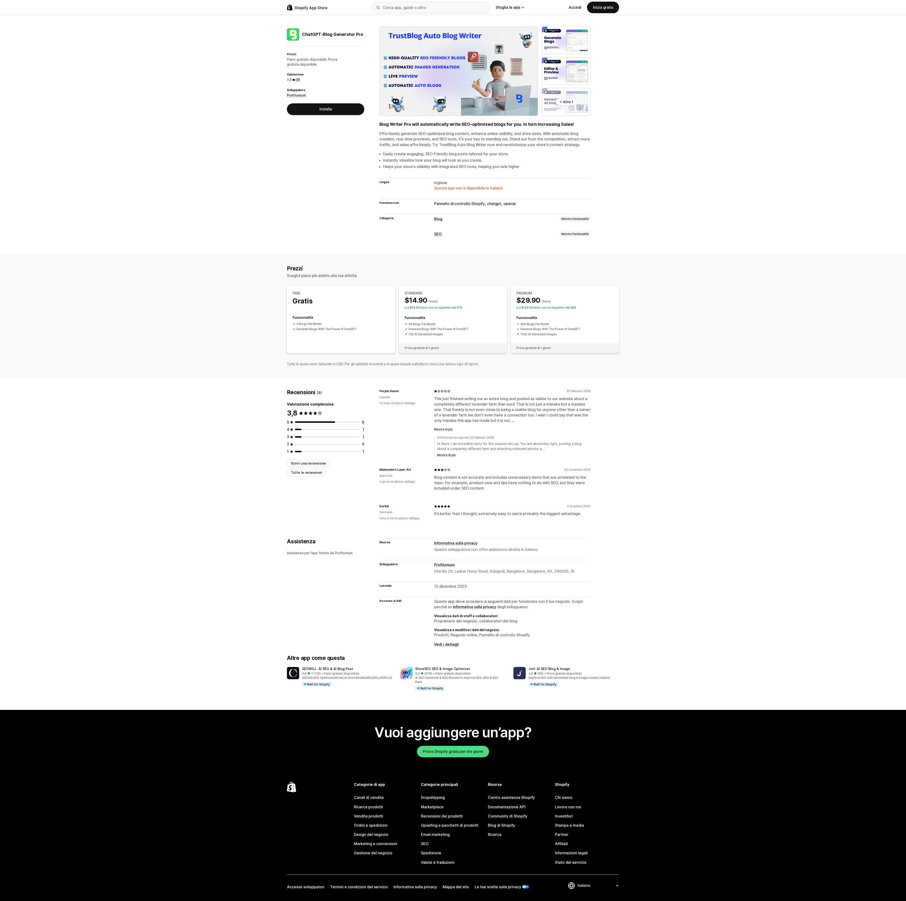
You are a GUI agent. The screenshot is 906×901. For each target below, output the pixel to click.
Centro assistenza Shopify (511, 797)
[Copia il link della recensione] (402, 391)
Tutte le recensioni (306, 472)
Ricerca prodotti (368, 807)
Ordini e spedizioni (370, 825)
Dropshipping (433, 797)
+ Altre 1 (566, 102)
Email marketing (435, 834)
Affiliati (561, 843)
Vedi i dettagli (446, 644)
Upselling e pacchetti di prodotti (449, 825)
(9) (298, 80)
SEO (438, 234)
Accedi (575, 7)
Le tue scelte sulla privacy (498, 886)
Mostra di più (443, 429)
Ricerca (494, 834)
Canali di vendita (369, 797)
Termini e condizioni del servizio (359, 886)
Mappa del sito (456, 886)
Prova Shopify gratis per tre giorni (453, 751)
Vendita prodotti (368, 816)
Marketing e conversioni (375, 843)
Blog (438, 219)
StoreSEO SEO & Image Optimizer (442, 669)
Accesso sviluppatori (305, 886)
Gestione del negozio (373, 853)
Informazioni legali (571, 853)
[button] (340, 677)
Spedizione (431, 853)
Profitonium (296, 95)
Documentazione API (506, 807)
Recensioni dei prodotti (442, 816)
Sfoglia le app (508, 7)
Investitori (564, 816)
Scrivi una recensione (308, 463)
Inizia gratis (603, 7)
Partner (561, 834)
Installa (325, 109)
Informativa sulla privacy (456, 543)
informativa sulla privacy (474, 606)
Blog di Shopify (501, 825)
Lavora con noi (568, 807)
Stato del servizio (570, 862)
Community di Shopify (507, 816)
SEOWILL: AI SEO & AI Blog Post (327, 669)
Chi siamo (563, 797)
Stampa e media (569, 825)
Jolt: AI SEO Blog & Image (549, 669)
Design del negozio (371, 834)
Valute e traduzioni (437, 862)
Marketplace (432, 807)
